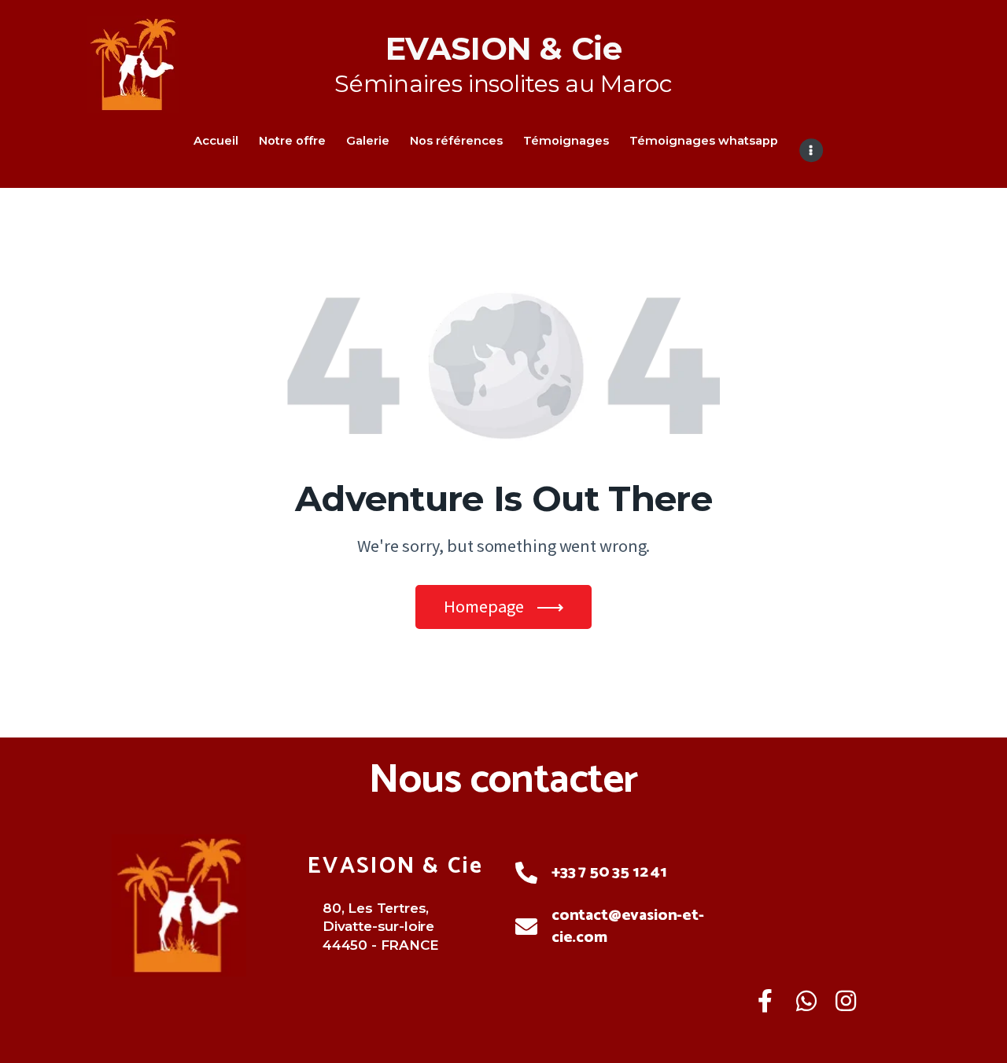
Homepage (484, 606)
